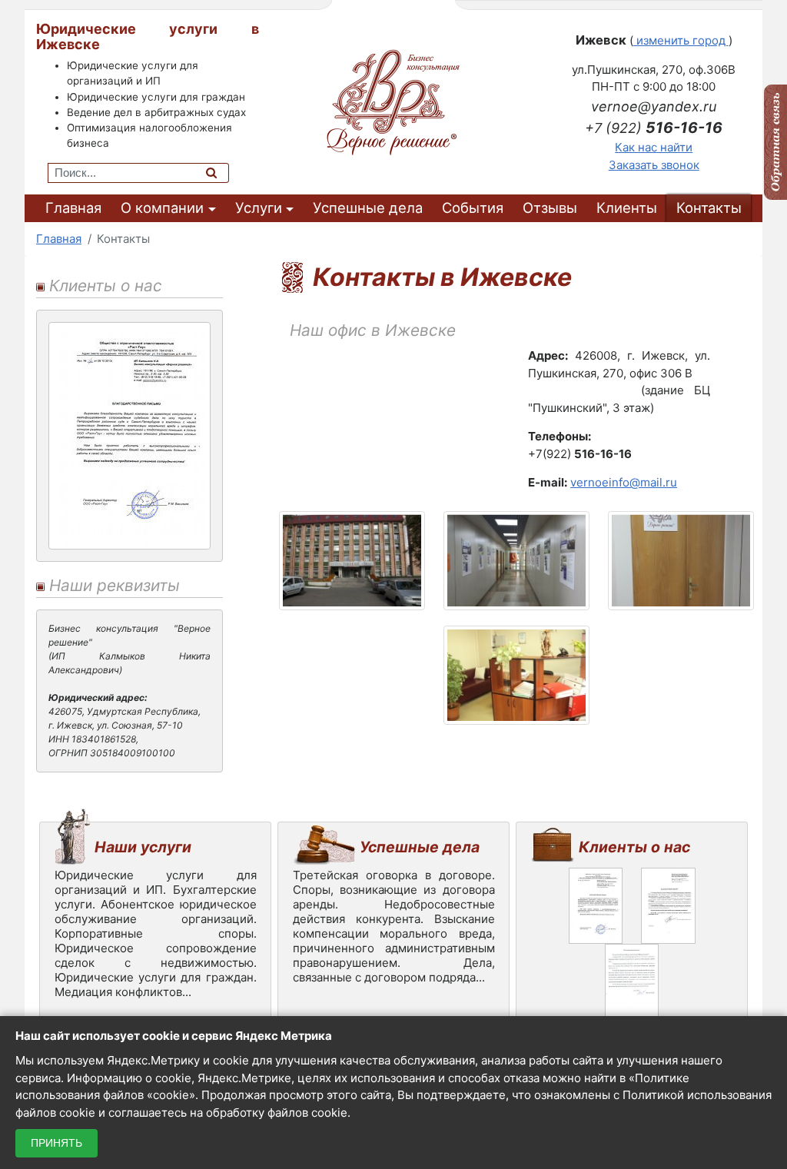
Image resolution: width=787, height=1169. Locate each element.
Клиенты (626, 207)
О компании (162, 207)
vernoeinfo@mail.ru (623, 482)
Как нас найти (653, 147)
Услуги (258, 207)
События (472, 207)
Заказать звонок (654, 165)
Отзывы (550, 207)
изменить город (681, 40)
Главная (73, 207)
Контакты (709, 207)
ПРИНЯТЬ (56, 1143)
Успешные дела (368, 207)
